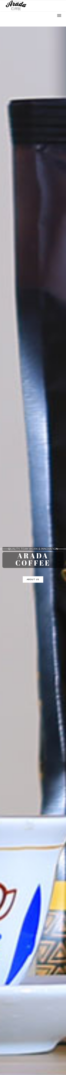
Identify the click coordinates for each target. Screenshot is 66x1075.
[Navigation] (59, 15)
